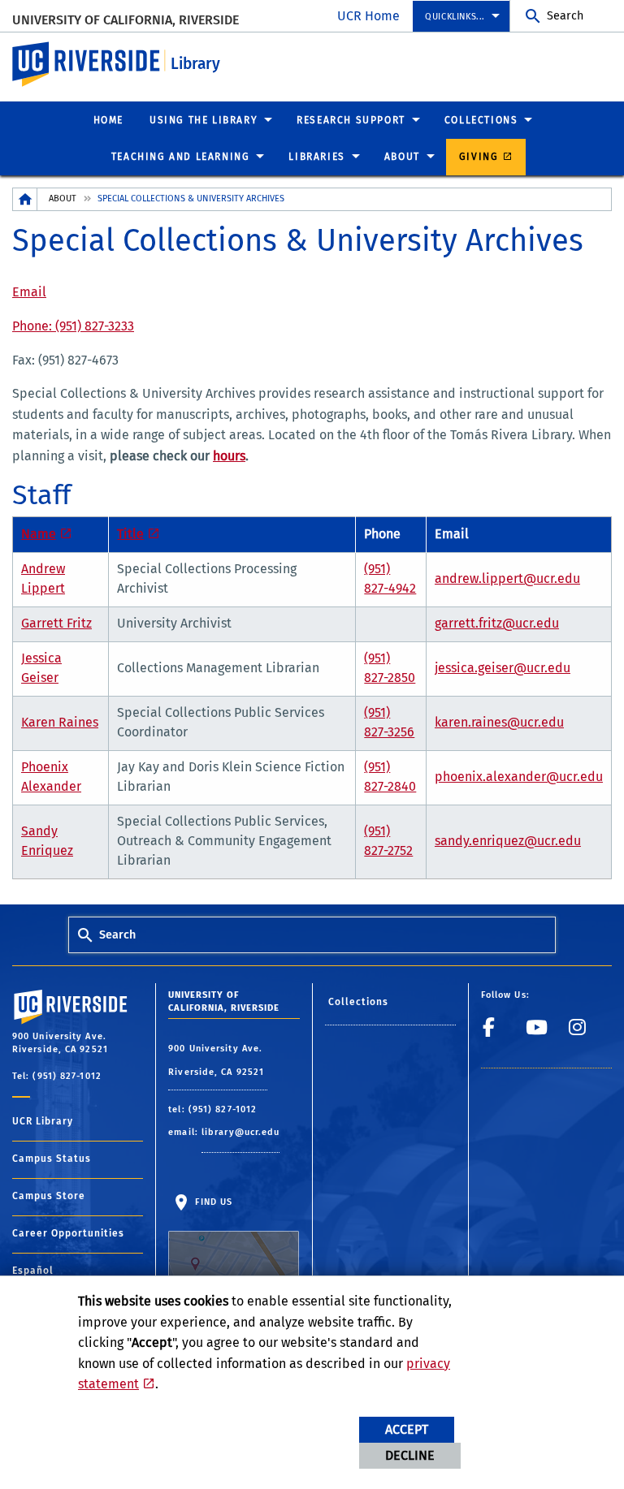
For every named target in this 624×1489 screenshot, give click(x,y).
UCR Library (42, 1121)
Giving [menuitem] (479, 156)
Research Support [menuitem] (351, 120)
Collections (358, 1002)
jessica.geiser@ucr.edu (502, 667)
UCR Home (368, 16)
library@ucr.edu (241, 1132)
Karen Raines (59, 722)
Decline (410, 1455)
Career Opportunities (68, 1233)
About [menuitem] (402, 156)
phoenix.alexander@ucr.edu (519, 776)
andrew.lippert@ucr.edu (507, 578)
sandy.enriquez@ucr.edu (508, 840)
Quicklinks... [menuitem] (455, 16)
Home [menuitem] (108, 120)
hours (229, 456)
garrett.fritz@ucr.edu (497, 623)
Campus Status (51, 1158)
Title (130, 534)
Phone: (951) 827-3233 (73, 326)
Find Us (212, 1202)
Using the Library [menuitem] (204, 120)
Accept (406, 1429)
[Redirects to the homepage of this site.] (25, 199)
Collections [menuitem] (481, 120)
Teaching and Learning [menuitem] (180, 156)
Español (33, 1270)
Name (38, 534)
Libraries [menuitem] (316, 156)
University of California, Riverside (125, 20)
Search (565, 16)
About (62, 198)
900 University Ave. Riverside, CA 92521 (217, 1060)
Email (29, 292)
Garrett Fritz (56, 623)
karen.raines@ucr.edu (499, 722)
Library (195, 63)
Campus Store (48, 1196)
